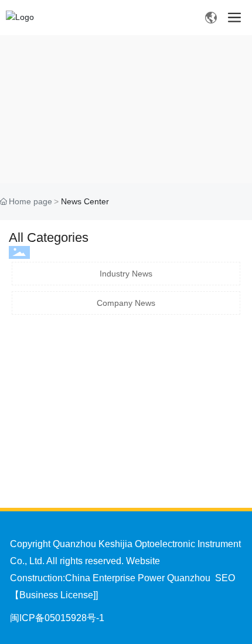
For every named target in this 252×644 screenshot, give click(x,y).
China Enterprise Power (115, 578)
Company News (126, 303)
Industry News (126, 273)
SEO (225, 578)
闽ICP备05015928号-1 (57, 618)
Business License (56, 595)
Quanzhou (188, 578)
